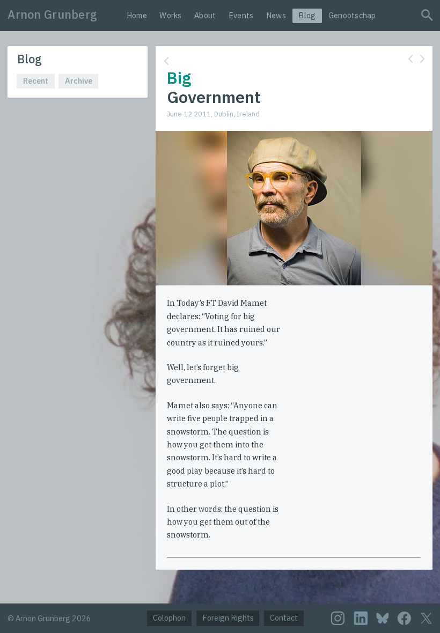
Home (137, 15)
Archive (78, 81)
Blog (307, 15)
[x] (426, 618)
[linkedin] (361, 618)
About (205, 15)
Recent (35, 81)
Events (241, 15)
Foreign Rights (228, 618)
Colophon (169, 618)
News (276, 15)
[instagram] (338, 618)
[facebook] (404, 618)
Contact (284, 618)
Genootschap (352, 15)
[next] (422, 59)
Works (170, 15)
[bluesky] (382, 618)
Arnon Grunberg (52, 14)
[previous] (410, 59)
